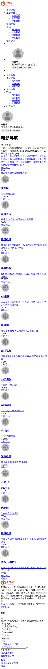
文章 (3, 644)
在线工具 (39, 162)
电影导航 (5, 167)
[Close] (2, 618)
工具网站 (9, 162)
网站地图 (5, 607)
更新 (7, 173)
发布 (3, 173)
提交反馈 (5, 638)
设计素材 (11, 165)
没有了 (4, 578)
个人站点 (20, 165)
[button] (3, 641)
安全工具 (18, 162)
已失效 (7, 623)
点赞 (16, 173)
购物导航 (14, 159)
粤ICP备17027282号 (36, 604)
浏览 (12, 173)
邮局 (3, 653)
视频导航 (31, 156)
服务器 (8, 653)
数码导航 (22, 159)
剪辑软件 (31, 159)
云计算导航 (40, 156)
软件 (12, 644)
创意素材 (39, 159)
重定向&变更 (10, 626)
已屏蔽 (7, 629)
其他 (24, 162)
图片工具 (31, 162)
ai (12, 653)
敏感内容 (8, 632)
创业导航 (5, 156)
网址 (7, 644)
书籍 (16, 644)
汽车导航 (22, 156)
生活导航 (5, 159)
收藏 (24, 173)
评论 (20, 173)
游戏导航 (14, 156)
